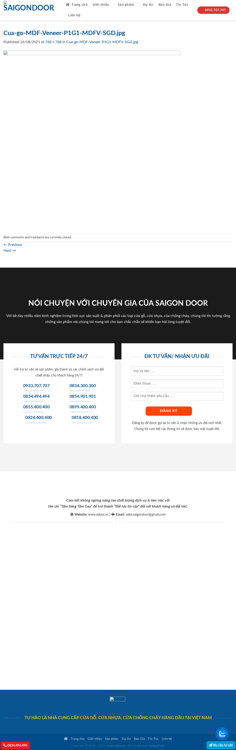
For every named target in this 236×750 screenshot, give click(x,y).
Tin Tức (182, 4)
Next (9, 250)
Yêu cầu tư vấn (222, 745)
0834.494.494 (17, 745)
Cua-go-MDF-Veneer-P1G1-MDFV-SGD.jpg (102, 42)
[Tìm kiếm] (87, 15)
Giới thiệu (101, 4)
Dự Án (148, 4)
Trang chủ (79, 4)
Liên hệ (74, 15)
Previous (12, 245)
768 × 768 (53, 42)
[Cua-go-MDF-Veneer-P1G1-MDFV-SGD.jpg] (91, 139)
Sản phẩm (126, 4)
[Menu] (97, 15)
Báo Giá (165, 4)
